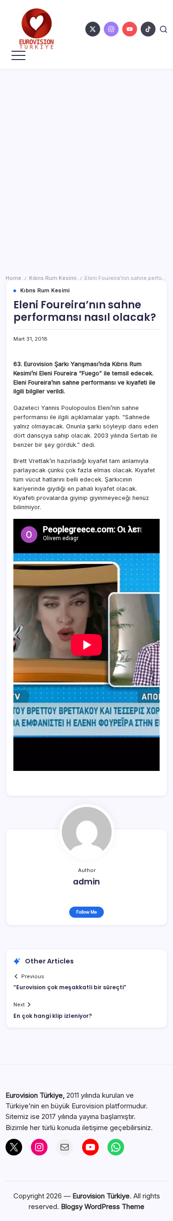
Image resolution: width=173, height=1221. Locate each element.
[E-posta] (64, 1147)
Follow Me (86, 911)
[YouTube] (90, 1147)
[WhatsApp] (115, 1147)
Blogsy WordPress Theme (102, 1206)
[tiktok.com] (148, 29)
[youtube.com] (129, 29)
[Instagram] (39, 1147)
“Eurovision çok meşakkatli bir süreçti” (69, 987)
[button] (163, 29)
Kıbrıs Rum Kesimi (53, 278)
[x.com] (92, 29)
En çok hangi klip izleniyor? (52, 1016)
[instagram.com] (111, 29)
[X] (14, 1147)
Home (13, 278)
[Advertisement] (86, 160)
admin (86, 881)
